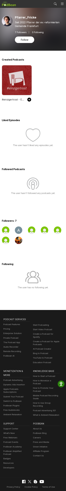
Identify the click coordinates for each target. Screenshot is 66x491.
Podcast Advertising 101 (44, 410)
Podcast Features (11, 324)
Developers (8, 467)
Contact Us (38, 455)
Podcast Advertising (13, 380)
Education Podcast (42, 362)
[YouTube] (42, 481)
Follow (24, 39)
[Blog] (35, 481)
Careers (37, 437)
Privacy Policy (13, 487)
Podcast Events (10, 442)
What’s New (9, 433)
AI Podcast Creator (42, 349)
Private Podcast (10, 338)
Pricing (6, 329)
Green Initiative (40, 446)
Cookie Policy (31, 487)
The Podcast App (11, 342)
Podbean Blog (40, 433)
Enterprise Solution (12, 333)
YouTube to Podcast (42, 358)
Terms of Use (48, 487)
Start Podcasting (41, 325)
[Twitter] (29, 481)
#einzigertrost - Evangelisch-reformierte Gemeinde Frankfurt (13, 99)
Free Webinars (10, 437)
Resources (8, 463)
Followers (21, 32)
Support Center (10, 428)
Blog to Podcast (40, 353)
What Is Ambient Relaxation (46, 415)
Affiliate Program (41, 451)
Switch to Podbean (12, 401)
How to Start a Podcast (44, 376)
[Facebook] (23, 481)
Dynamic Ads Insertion (14, 384)
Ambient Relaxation (12, 414)
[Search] (55, 4)
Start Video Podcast (42, 329)
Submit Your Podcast (13, 396)
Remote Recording (12, 351)
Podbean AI (8, 355)
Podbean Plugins (11, 405)
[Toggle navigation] (62, 3)
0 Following (38, 32)
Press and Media (41, 442)
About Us (37, 428)
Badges (7, 458)
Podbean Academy (12, 446)
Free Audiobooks (11, 410)
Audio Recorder (10, 347)
